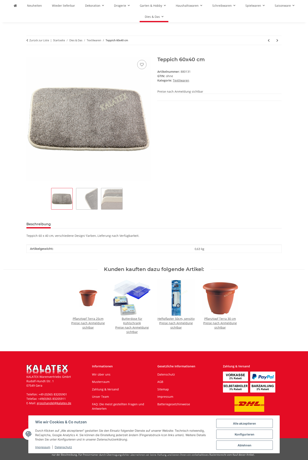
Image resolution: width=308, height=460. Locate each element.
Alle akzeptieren (244, 423)
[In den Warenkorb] (29, 54)
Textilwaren (181, 80)
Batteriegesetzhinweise (173, 404)
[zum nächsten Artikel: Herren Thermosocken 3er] (277, 40)
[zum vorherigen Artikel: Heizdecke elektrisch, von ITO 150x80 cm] (268, 40)
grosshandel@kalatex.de (54, 403)
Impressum (42, 447)
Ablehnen (244, 445)
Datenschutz (63, 447)
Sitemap (163, 389)
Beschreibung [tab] (38, 224)
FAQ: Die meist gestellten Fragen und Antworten (118, 406)
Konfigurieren (244, 434)
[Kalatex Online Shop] (15, 5)
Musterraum (101, 382)
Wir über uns (101, 374)
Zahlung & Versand (105, 389)
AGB (160, 382)
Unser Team (100, 397)
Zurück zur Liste (39, 40)
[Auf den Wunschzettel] (141, 64)
